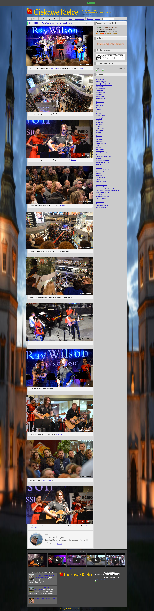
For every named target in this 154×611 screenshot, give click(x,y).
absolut (98, 166)
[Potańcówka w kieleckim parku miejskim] (115, 560)
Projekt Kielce (100, 102)
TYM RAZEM (99, 86)
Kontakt (97, 19)
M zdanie (98, 147)
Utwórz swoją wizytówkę (110, 579)
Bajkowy (98, 158)
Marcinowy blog (100, 88)
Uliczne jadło (99, 130)
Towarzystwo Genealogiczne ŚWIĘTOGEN (107, 190)
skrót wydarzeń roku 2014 (109, 27)
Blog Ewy (98, 111)
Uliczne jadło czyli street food (104, 85)
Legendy (98, 109)
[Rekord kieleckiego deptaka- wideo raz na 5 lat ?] (96, 560)
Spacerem (98, 132)
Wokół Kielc (99, 103)
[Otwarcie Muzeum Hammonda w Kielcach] (37, 560)
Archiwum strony (99, 574)
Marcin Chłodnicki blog (102, 152)
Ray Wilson (80, 68)
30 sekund (59, 434)
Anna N (98, 107)
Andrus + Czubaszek (101, 185)
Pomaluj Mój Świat (101, 207)
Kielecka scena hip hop (102, 196)
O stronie (90, 19)
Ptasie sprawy (100, 203)
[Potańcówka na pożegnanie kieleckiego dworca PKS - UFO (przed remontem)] (76, 560)
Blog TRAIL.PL (100, 149)
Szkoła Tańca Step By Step (103, 156)
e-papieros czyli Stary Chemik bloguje (106, 188)
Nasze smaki (99, 137)
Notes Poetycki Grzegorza (103, 192)
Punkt (97, 145)
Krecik (97, 154)
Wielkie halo (99, 141)
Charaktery (99, 194)
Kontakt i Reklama (88, 609)
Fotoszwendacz (100, 92)
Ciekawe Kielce (99, 579)
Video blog (99, 175)
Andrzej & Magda (100, 115)
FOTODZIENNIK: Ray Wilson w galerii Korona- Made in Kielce (50, 23)
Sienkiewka (99, 183)
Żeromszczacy (100, 202)
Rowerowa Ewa (100, 79)
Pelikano (98, 173)
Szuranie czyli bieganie (102, 186)
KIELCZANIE (99, 100)
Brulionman (99, 94)
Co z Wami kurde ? (101, 177)
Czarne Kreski (100, 96)
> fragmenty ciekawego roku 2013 (109, 29)
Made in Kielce (54, 68)
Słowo (70, 19)
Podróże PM (99, 122)
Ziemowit (98, 164)
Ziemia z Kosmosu (101, 98)
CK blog (98, 126)
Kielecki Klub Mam (101, 143)
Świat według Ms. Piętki (102, 162)
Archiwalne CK (79, 19)
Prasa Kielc (99, 124)
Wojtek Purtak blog (101, 198)
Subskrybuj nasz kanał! (76, 568)
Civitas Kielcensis (101, 134)
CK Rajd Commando (101, 81)
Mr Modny (98, 120)
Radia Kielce (64, 205)
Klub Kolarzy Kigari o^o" (103, 160)
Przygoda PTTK (100, 128)
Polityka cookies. (80, 3)
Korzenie (98, 113)
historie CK (99, 119)
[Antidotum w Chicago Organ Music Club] (57, 560)
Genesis (73, 160)
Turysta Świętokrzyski (102, 205)
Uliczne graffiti (100, 171)
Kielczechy (99, 135)
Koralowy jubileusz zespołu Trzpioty (45, 598)
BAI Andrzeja (99, 117)
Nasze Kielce (99, 200)
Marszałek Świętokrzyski (102, 169)
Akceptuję (91, 3)
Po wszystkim (100, 151)
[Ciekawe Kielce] (95, 581)
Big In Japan (99, 105)
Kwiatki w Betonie (101, 181)
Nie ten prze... (100, 139)
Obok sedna (99, 90)
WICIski (98, 179)
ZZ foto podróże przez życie (103, 83)
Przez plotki (99, 168)
